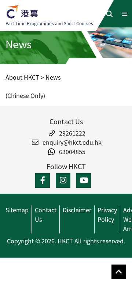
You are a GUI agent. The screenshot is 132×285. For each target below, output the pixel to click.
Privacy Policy (107, 214)
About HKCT (22, 77)
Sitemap (17, 209)
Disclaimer (77, 209)
